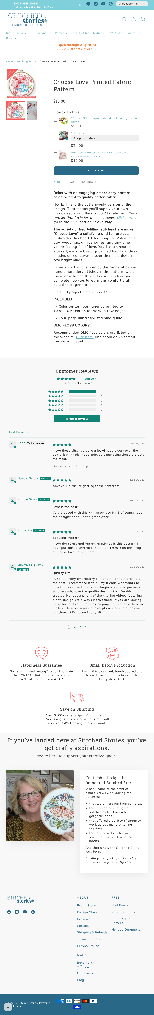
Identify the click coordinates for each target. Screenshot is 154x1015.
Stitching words (26, 61)
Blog (80, 980)
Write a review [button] (77, 419)
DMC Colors (116, 33)
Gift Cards (85, 973)
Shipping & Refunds (92, 932)
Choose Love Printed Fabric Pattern (62, 61)
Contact (83, 926)
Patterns (61, 33)
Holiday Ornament (126, 929)
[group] (44, 5)
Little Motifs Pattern (121, 921)
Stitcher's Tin (80, 133)
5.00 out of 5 (87, 379)
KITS (74, 222)
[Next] (80, 5)
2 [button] (75, 627)
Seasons (40, 33)
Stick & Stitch (80, 33)
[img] (62, 444)
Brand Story (86, 905)
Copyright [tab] (89, 181)
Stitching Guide (124, 912)
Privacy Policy (88, 946)
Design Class (87, 912)
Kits (8, 33)
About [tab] (58, 181)
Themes (20, 33)
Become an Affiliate (85, 964)
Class (132, 33)
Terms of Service (90, 939)
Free (9, 38)
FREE (115, 897)
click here (125, 217)
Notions (98, 33)
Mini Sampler (122, 905)
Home (10, 61)
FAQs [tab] (72, 181)
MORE (81, 955)
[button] (56, 391)
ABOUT (83, 897)
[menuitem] (8, 33)
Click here (84, 337)
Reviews (83, 919)
